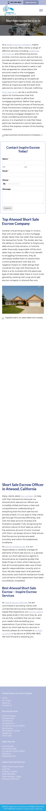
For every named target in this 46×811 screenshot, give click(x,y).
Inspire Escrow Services (16, 602)
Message (6, 189)
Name (5, 159)
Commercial (7, 721)
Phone (6, 180)
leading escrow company (19, 45)
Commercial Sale (9, 749)
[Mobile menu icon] (41, 10)
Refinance (6, 754)
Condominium (8, 723)
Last (25, 167)
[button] (9, 3)
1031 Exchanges (9, 716)
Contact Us (7, 705)
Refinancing (7, 728)
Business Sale (8, 746)
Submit (7, 208)
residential (34, 51)
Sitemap (39, 809)
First (3, 167)
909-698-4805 (15, 2)
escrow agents (36, 612)
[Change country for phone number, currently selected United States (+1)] (4, 184)
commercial (8, 54)
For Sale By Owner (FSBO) (13, 726)
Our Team (6, 700)
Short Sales (7, 736)
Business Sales (8, 718)
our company (27, 496)
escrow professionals (15, 546)
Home (4, 698)
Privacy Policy (28, 809)
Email (5, 171)
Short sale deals (9, 92)
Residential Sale (9, 756)
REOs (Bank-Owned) (11, 731)
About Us (6, 703)
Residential (7, 733)
